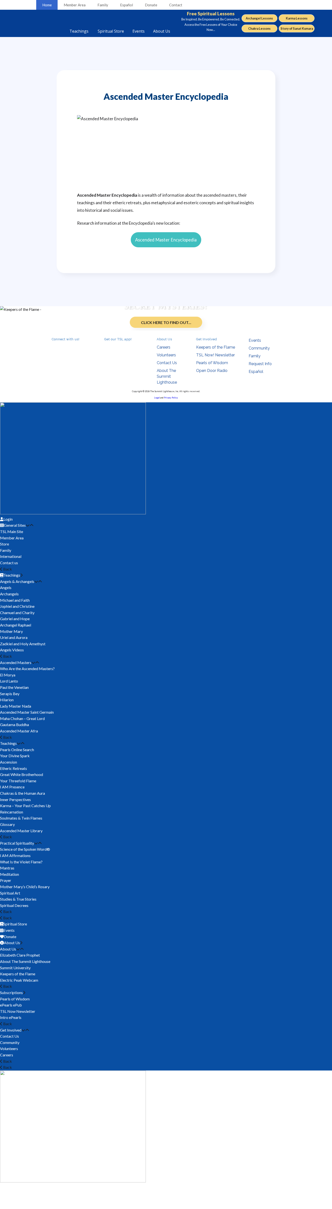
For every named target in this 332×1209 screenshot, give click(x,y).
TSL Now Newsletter (17, 1011)
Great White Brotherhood (21, 774)
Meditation (9, 874)
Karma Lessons (296, 18)
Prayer (5, 880)
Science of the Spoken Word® (25, 849)
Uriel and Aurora (13, 637)
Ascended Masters (15, 662)
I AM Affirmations (15, 855)
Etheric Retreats (13, 768)
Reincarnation (11, 812)
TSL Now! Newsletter (215, 355)
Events (255, 340)
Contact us (9, 562)
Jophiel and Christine (17, 606)
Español (126, 5)
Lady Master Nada (15, 706)
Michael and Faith (15, 600)
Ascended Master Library (21, 830)
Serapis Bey (9, 693)
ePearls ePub (11, 1005)
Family (102, 5)
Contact (175, 5)
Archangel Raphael (15, 625)
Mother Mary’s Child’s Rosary (25, 886)
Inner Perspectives (15, 799)
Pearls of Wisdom (212, 362)
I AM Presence (12, 786)
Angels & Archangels (17, 581)
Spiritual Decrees (14, 905)
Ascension (8, 762)
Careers (163, 347)
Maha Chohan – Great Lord (22, 718)
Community (259, 348)
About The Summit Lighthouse (167, 376)
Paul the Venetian (14, 687)
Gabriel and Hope (15, 618)
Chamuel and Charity (17, 612)
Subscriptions (11, 992)
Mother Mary (11, 631)
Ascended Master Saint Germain (27, 712)
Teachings (8, 743)
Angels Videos (12, 649)
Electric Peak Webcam (19, 980)
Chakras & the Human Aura (22, 793)
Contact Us (167, 362)
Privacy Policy (171, 397)
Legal (157, 397)
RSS (55, 346)
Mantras (7, 868)
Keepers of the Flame (215, 347)
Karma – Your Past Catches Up (25, 805)
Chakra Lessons (259, 28)
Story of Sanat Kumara (296, 28)
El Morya (7, 675)
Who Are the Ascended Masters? (27, 668)
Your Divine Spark (15, 755)
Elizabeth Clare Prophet (20, 955)
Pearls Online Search (17, 749)
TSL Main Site (11, 531)
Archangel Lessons (259, 18)
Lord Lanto (9, 681)
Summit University (15, 967)
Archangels (9, 593)
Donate (151, 5)
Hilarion (7, 699)
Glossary (7, 824)
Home (47, 5)
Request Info (260, 363)
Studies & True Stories (18, 899)
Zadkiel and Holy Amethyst (22, 643)
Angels (5, 587)
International (10, 556)
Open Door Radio (211, 370)
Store (4, 544)
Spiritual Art (10, 893)
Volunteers (166, 355)
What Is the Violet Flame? (21, 861)
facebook (61, 346)
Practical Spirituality (17, 843)
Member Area (75, 5)
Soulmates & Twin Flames (21, 818)
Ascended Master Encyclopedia (166, 239)
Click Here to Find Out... (166, 322)
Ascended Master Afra (19, 731)
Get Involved (10, 1030)
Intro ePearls (10, 1017)
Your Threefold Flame (18, 780)
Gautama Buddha (14, 724)
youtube (68, 346)
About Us (8, 949)
